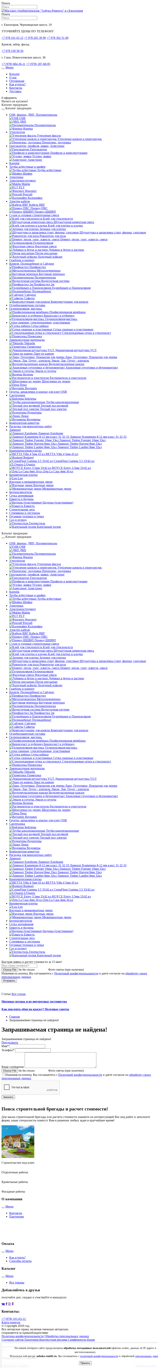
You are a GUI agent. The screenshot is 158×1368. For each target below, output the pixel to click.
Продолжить (10, 1042)
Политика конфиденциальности (23, 1336)
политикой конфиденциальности (99, 1356)
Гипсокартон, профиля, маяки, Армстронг (37, 146)
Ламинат (15, 429)
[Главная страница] (42, 10)
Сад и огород (18, 519)
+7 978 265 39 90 (35, 37)
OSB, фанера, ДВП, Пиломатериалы (33, 114)
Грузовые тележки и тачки (26, 516)
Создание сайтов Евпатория (20, 1339)
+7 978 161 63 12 (12, 37)
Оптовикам (16, 81)
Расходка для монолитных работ (30, 426)
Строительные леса (22, 509)
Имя (5, 1046)
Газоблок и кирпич (21, 260)
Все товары (16, 1282)
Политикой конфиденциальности (76, 973)
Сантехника (17, 395)
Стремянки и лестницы (24, 513)
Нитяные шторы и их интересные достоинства (34, 1001)
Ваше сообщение (13, 1067)
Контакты (15, 87)
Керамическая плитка (23, 474)
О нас (13, 77)
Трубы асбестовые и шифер (27, 166)
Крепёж (14, 163)
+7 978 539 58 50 (12, 51)
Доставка (15, 91)
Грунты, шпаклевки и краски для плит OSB (38, 391)
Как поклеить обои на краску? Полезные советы (35, 1009)
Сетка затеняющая (21, 495)
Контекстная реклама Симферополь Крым (67, 1339)
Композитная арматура (24, 423)
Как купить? (17, 84)
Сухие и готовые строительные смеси (34, 215)
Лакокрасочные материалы (27, 339)
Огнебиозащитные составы (27, 305)
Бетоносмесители (20, 492)
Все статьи (19, 994)
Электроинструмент (22, 180)
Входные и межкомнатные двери (31, 481)
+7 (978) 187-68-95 (38, 64)
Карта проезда (11, 1322)
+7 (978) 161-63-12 (14, 1318)
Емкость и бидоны (21, 499)
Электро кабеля (19, 201)
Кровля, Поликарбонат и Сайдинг (31, 263)
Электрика (16, 177)
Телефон (8, 1050)
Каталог (14, 74)
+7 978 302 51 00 (57, 37)
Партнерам (16, 1216)
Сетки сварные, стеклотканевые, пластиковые (39, 322)
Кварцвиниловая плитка (25, 450)
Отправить (9, 980)
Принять (85, 1363)
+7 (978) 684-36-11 (13, 64)
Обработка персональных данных (67, 1336)
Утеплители (17, 132)
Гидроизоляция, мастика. (25, 308)
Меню (9, 67)
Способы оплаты (20, 1261)
